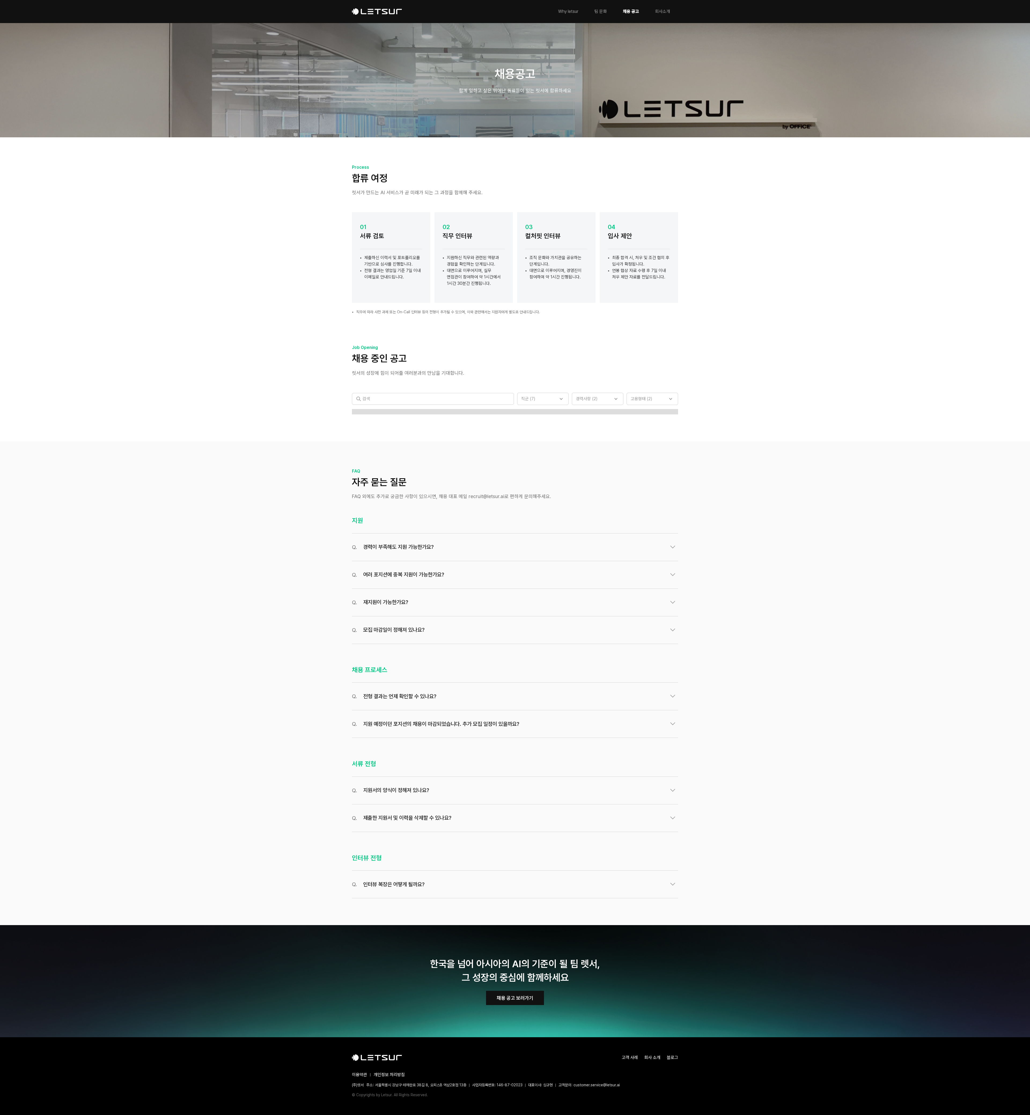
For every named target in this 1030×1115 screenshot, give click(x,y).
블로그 (672, 1057)
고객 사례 (630, 1057)
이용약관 (359, 1074)
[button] (542, 399)
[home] (377, 11)
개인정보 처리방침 (389, 1074)
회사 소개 (652, 1057)
